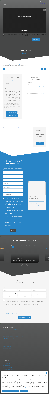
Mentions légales (6, 365)
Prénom (5, 172)
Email (5, 180)
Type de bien (20, 292)
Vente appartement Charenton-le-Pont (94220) (13, 336)
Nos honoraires (6, 363)
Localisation (35, 292)
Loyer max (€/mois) (8, 296)
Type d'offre (6, 292)
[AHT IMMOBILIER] (42, 4)
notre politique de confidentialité (25, 387)
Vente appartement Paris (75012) (10, 329)
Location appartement (8, 332)
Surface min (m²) (22, 296)
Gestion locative (6, 353)
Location (5, 64)
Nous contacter (6, 355)
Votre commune (7, 187)
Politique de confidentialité (8, 367)
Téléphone (6, 183)
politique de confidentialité (11, 313)
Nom (5, 176)
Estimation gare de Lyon (8, 369)
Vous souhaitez (6, 190)
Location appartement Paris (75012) (11, 334)
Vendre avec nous (7, 348)
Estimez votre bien (7, 346)
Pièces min (35, 296)
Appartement (11, 64)
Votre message (7, 194)
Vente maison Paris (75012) (9, 338)
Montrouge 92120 (19, 64)
